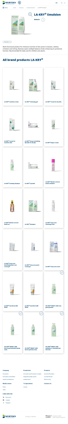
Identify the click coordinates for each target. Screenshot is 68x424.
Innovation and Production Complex (32, 374)
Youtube (8, 400)
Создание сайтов (56, 416)
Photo (4, 387)
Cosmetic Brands (30, 7)
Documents (5, 374)
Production (27, 370)
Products (21, 7)
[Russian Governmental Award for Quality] (19, 2)
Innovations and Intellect (9, 376)
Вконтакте (8, 397)
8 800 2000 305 (7, 394)
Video (4, 389)
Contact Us (8, 8)
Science (25, 387)
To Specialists (28, 383)
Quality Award (26, 379)
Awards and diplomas (8, 379)
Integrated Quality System (29, 376)
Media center (7, 383)
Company (6, 370)
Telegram (8, 403)
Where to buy (47, 379)
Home (14, 7)
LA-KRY (37, 60)
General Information (49, 374)
